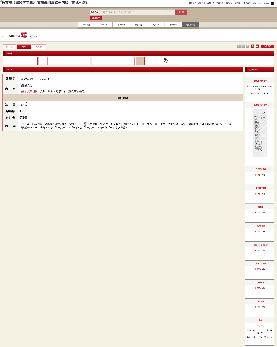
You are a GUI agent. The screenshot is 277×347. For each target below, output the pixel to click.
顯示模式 (238, 3)
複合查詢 (173, 25)
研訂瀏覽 (38, 47)
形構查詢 (121, 25)
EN (272, 3)
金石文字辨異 (30, 91)
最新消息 (192, 3)
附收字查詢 (190, 25)
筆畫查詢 (103, 25)
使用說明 (228, 3)
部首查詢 (86, 25)
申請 (263, 175)
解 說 (9, 47)
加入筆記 (267, 46)
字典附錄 (219, 3)
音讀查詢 (138, 25)
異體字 (24, 47)
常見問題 (201, 3)
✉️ (257, 46)
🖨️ (253, 46)
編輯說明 (210, 3)
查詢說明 (95, 18)
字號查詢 (155, 25)
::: (186, 3)
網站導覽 (247, 3)
